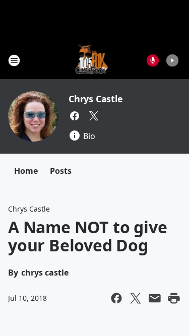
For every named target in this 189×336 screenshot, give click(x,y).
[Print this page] (174, 298)
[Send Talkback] (153, 60)
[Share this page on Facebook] (116, 298)
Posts (61, 170)
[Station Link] (91, 60)
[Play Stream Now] (172, 60)
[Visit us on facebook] (75, 116)
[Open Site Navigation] (14, 60)
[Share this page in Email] (155, 298)
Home (26, 170)
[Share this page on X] (136, 298)
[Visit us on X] (94, 116)
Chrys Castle (96, 99)
